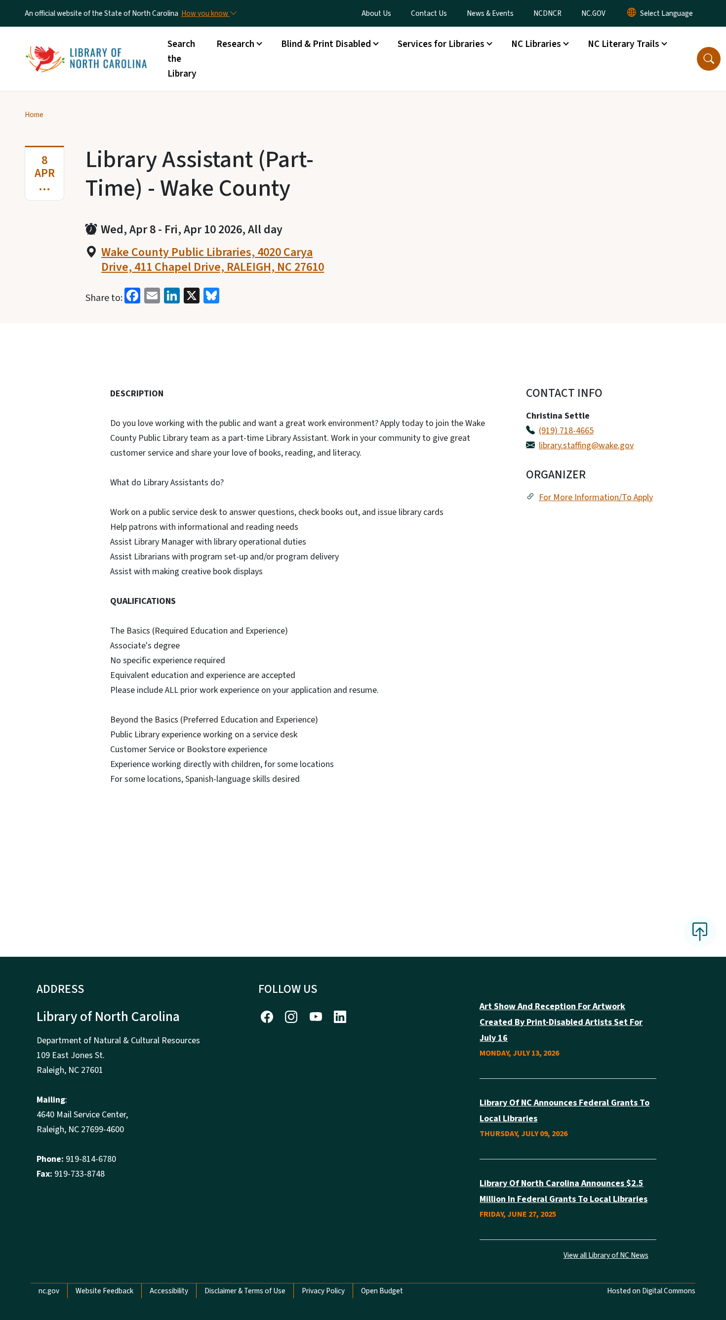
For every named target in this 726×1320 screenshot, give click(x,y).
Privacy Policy (323, 1290)
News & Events (490, 13)
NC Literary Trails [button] (623, 44)
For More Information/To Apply (596, 497)
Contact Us (429, 13)
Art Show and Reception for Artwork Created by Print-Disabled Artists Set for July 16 (561, 1022)
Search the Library (182, 59)
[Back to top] (700, 931)
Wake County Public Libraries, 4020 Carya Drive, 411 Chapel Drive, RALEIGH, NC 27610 (212, 260)
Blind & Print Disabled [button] (326, 44)
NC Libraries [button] (536, 44)
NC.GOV (593, 13)
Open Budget (382, 1290)
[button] (709, 59)
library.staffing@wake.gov (586, 445)
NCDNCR (547, 13)
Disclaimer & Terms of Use (244, 1290)
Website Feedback (104, 1290)
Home (34, 114)
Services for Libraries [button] (441, 44)
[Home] (86, 48)
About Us (376, 13)
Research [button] (235, 44)
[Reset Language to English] (631, 13)
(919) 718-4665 (566, 431)
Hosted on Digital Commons (651, 1290)
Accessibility (169, 1290)
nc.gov (49, 1290)
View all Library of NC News (606, 1255)
